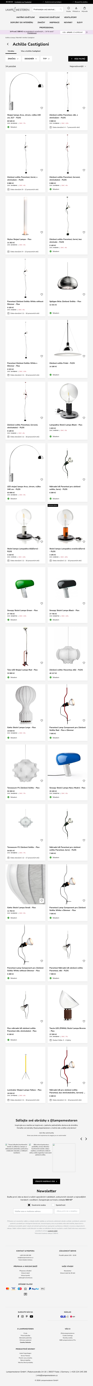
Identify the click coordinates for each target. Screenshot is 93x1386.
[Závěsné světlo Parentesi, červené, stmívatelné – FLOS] (68, 163)
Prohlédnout (32, 33)
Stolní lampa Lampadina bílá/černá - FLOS (23, 550)
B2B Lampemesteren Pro (68, 1340)
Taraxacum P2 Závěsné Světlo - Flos (23, 847)
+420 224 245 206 (25, 1255)
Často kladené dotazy (25, 1260)
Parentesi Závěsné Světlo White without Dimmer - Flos (25, 302)
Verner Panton (25, 1355)
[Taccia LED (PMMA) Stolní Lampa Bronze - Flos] (68, 1014)
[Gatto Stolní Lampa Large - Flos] (25, 712)
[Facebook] (18, 1316)
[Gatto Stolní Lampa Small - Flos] (25, 892)
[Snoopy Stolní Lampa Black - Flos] (68, 595)
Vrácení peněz (25, 1275)
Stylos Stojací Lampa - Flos (19, 239)
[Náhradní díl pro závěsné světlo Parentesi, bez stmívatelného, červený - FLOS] (68, 1075)
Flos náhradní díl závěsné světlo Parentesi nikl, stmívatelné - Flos (21, 1029)
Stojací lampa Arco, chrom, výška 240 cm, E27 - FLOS (24, 116)
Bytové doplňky (25, 1360)
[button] (41, 108)
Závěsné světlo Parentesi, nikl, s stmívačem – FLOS (63, 116)
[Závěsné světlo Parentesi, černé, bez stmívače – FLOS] (68, 225)
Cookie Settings (68, 1335)
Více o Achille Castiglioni (30, 51)
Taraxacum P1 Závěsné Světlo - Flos (23, 787)
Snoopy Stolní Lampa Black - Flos (64, 610)
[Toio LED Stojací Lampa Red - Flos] (25, 654)
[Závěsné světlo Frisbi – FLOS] (68, 349)
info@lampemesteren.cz (25, 1257)
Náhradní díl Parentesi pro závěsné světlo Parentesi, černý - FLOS (64, 848)
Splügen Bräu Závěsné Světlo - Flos (65, 301)
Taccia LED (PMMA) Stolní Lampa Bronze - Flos (67, 1029)
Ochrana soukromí (25, 1340)
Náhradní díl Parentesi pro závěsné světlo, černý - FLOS (64, 487)
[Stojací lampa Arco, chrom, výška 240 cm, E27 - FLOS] (25, 101)
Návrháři (19, 37)
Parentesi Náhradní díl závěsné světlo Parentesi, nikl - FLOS (66, 969)
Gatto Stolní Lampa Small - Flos (21, 907)
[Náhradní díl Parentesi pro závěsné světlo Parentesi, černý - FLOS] (68, 832)
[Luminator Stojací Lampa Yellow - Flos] (25, 1075)
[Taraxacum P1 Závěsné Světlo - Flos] (25, 772)
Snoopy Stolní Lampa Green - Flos (22, 610)
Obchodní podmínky (25, 1338)
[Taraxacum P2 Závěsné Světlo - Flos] (25, 832)
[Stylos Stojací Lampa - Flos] (25, 225)
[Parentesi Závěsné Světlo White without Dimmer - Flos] (25, 287)
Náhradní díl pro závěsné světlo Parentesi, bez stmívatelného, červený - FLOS (66, 1091)
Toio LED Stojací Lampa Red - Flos (22, 670)
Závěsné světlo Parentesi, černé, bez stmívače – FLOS (65, 240)
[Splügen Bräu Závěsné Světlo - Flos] (68, 287)
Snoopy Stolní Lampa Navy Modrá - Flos (67, 787)
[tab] (13, 58)
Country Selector (25, 1342)
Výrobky (11, 51)
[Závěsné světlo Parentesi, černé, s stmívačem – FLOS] (25, 163)
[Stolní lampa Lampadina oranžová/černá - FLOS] (68, 534)
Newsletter (67, 1271)
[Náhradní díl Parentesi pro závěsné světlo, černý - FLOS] (68, 472)
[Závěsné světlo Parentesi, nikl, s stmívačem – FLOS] (68, 101)
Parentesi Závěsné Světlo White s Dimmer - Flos (22, 364)
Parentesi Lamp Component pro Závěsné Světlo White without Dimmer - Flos (25, 969)
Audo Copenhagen (25, 1353)
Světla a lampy (10, 37)
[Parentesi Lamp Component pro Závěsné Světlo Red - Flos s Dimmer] (68, 712)
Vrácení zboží (25, 1273)
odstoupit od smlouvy (25, 1278)
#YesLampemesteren (67, 1333)
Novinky (68, 22)
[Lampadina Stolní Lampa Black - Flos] (68, 411)
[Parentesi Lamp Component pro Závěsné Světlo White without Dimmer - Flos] (25, 953)
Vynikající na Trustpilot (23, 2)
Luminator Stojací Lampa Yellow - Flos (24, 1090)
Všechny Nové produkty (25, 1362)
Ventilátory (70, 17)
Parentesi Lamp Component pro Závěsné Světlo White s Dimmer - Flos (67, 908)
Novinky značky (67, 1338)
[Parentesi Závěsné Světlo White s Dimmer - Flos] (25, 349)
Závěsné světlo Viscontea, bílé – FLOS (66, 670)
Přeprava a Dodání (25, 1271)
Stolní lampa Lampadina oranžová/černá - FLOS (67, 550)
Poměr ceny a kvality (25, 1358)
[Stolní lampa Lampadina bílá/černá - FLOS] (25, 534)
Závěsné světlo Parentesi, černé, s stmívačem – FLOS (22, 178)
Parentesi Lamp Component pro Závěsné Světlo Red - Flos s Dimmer (67, 728)
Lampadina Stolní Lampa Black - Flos (65, 425)
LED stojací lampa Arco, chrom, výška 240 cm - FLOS (24, 487)
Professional (46, 27)
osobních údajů (52, 1231)
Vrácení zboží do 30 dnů (67, 1273)
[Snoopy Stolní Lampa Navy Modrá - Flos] (68, 772)
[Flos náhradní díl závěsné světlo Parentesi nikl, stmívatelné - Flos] (25, 1014)
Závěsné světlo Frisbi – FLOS (62, 363)
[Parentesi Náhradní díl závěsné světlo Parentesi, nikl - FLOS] (68, 953)
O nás (25, 1333)
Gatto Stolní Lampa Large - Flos (21, 727)
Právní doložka (25, 1335)
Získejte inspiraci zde (45, 1181)
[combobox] (48, 9)
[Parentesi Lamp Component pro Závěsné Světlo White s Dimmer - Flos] (68, 892)
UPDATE (73, 32)
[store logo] (17, 9)
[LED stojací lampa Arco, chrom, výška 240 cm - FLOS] (25, 472)
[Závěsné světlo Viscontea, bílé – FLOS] (68, 654)
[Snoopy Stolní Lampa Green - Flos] (25, 595)
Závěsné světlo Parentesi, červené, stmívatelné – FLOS (64, 178)
